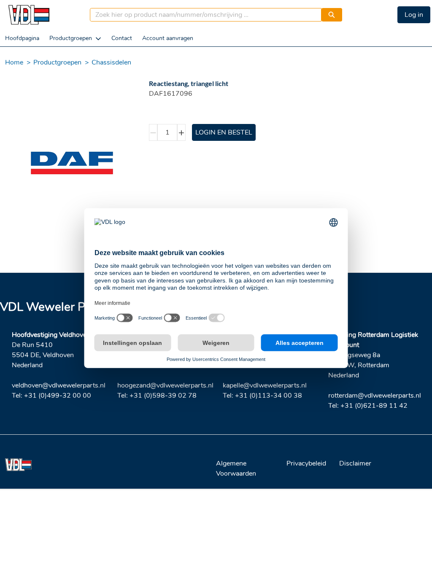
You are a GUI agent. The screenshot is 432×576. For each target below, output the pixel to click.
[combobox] (202, 14)
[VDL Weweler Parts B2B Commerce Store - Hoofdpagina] (28, 15)
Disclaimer (355, 463)
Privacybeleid (306, 463)
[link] (22, 38)
